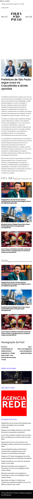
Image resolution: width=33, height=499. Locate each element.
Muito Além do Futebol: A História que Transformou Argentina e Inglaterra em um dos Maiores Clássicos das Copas (16, 482)
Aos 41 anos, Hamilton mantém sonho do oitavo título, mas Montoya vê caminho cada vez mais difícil (16, 250)
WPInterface (7, 495)
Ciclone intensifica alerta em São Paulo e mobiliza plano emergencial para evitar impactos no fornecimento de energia (14, 451)
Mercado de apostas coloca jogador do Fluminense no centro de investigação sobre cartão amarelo (15, 468)
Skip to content (4, 1)
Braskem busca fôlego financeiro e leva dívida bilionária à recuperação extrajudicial (15, 226)
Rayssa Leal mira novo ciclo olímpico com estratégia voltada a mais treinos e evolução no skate (16, 444)
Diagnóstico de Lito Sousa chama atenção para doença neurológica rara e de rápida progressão (16, 201)
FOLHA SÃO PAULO (16, 16)
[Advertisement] (16, 40)
